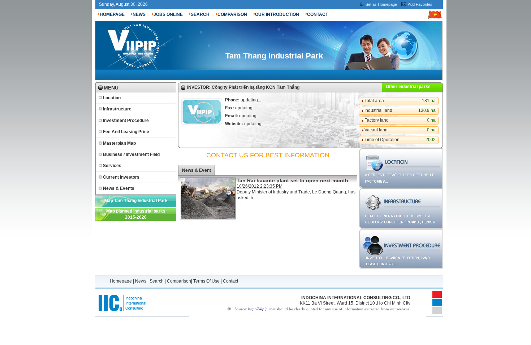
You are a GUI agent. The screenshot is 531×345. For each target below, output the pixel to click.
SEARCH (200, 14)
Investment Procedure (126, 120)
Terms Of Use (206, 281)
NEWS (139, 14)
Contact (230, 281)
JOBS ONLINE (168, 14)
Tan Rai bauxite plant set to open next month (292, 180)
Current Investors (121, 177)
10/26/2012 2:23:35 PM (259, 186)
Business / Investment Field (131, 154)
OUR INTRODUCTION (277, 14)
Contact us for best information (267, 155)
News (140, 281)
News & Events (118, 188)
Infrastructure (117, 109)
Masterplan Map (119, 143)
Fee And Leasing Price (126, 131)
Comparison (179, 281)
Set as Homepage (381, 4)
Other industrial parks (408, 86)
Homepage (121, 281)
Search (157, 281)
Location (112, 97)
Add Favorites (420, 4)
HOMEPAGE (112, 14)
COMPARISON (232, 14)
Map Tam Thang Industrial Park (136, 200)
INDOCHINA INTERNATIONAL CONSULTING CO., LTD (355, 297)
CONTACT (317, 14)
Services (112, 165)
